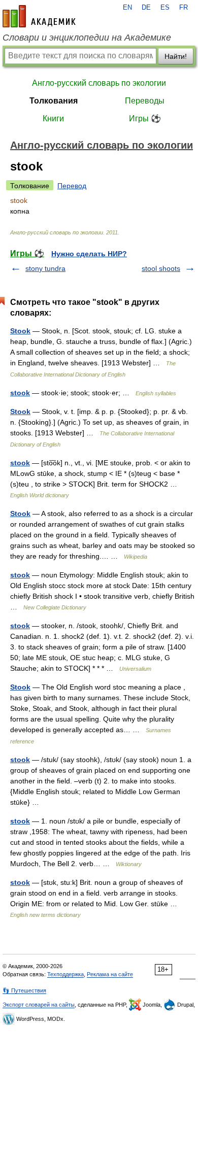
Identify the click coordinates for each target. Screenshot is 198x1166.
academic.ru (39, 16)
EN (127, 7)
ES (165, 7)
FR (183, 7)
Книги (53, 118)
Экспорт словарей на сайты (39, 1005)
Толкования (53, 100)
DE (146, 7)
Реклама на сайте (110, 974)
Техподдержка (65, 974)
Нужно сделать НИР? (89, 254)
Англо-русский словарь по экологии (99, 83)
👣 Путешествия (24, 990)
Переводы (144, 100)
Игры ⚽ (145, 118)
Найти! (175, 56)
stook (20, 393)
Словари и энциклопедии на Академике (87, 37)
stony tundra (45, 268)
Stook (20, 331)
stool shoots (161, 268)
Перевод (71, 186)
